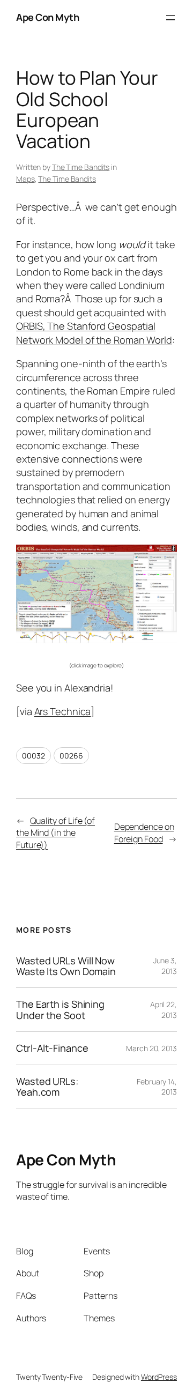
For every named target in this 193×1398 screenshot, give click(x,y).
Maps (25, 179)
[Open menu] (170, 17)
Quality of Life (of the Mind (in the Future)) (55, 833)
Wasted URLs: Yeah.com (47, 1087)
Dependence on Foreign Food (144, 833)
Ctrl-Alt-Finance (52, 1048)
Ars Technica (62, 711)
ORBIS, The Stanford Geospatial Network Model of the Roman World (94, 332)
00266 (71, 755)
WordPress (159, 1377)
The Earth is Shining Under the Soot (60, 1010)
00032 (33, 755)
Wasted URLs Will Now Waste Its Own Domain (66, 966)
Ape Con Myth (47, 17)
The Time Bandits (80, 167)
